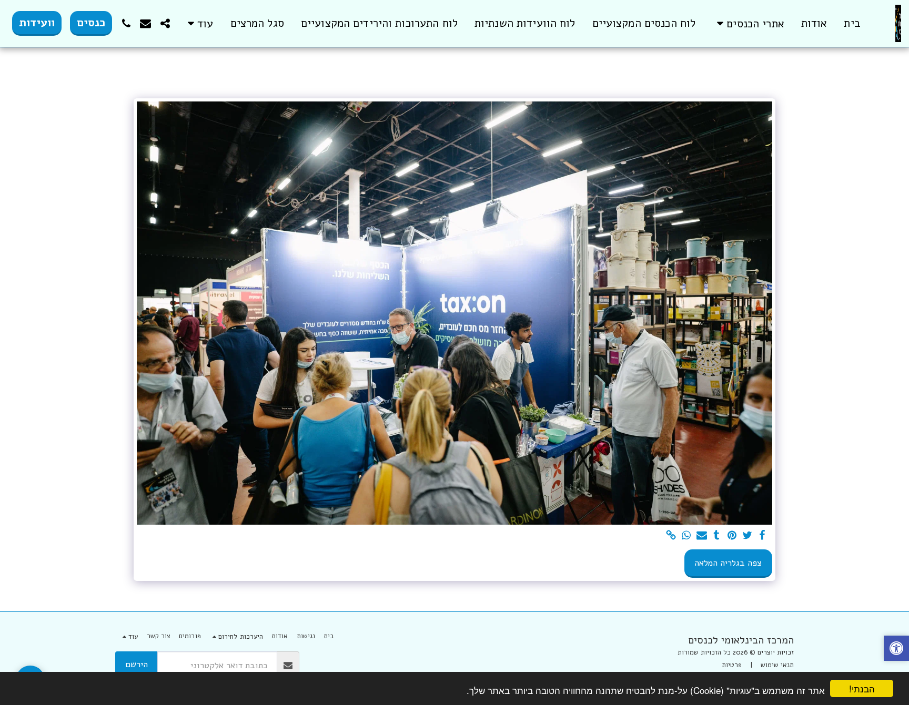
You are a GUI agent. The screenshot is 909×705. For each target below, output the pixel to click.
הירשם (136, 664)
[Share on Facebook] (762, 536)
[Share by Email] (701, 536)
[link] (670, 536)
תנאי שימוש (777, 665)
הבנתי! (862, 688)
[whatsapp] (686, 536)
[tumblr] (716, 536)
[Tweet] (747, 536)
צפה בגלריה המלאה (728, 563)
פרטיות (732, 665)
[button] (748, 23)
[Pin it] (732, 536)
